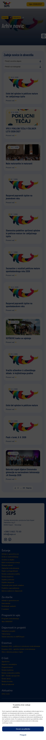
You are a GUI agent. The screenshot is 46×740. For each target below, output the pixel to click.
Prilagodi (23, 735)
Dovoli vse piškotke (23, 729)
